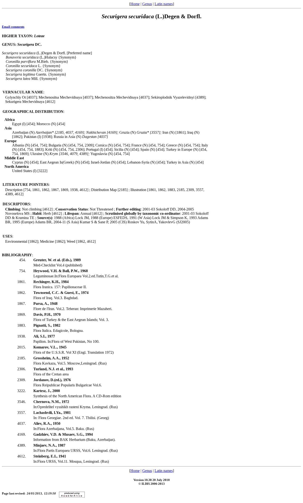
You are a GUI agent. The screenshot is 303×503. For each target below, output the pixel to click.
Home (135, 4)
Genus (147, 4)
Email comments (13, 26)
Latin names (164, 4)
